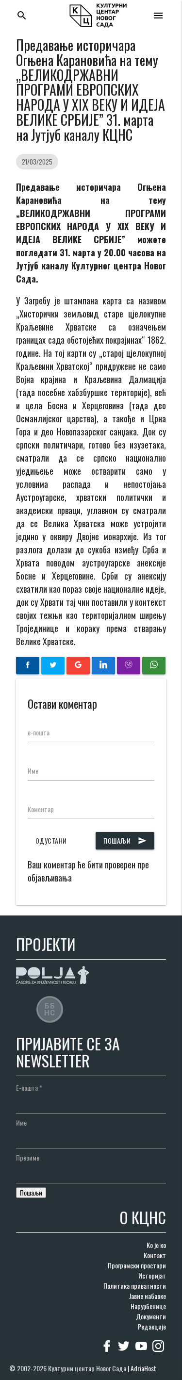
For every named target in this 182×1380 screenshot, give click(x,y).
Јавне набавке (147, 1296)
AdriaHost (143, 1368)
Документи (151, 1316)
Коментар (41, 809)
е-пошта (39, 732)
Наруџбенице (148, 1306)
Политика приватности (134, 1285)
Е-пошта (29, 1087)
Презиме (27, 1157)
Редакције (152, 1326)
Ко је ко (156, 1245)
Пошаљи (125, 840)
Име (33, 770)
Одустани (51, 840)
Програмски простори (137, 1265)
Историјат (152, 1275)
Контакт (155, 1255)
